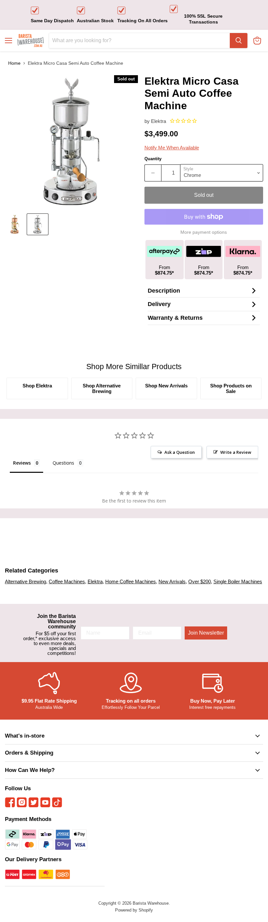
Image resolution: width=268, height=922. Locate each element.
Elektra (158, 121)
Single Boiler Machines (237, 581)
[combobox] (139, 40)
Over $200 (199, 581)
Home (14, 63)
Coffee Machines (67, 581)
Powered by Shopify (134, 910)
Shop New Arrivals (166, 385)
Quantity (152, 158)
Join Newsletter (206, 633)
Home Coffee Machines (130, 581)
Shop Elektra (37, 385)
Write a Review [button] (235, 452)
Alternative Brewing (25, 581)
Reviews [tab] (22, 463)
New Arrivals (172, 581)
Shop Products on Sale (231, 388)
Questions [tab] (63, 463)
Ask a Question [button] (179, 452)
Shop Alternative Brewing (102, 388)
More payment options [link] (203, 232)
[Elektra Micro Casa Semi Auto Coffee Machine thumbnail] (14, 224)
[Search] (238, 40)
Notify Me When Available (171, 147)
